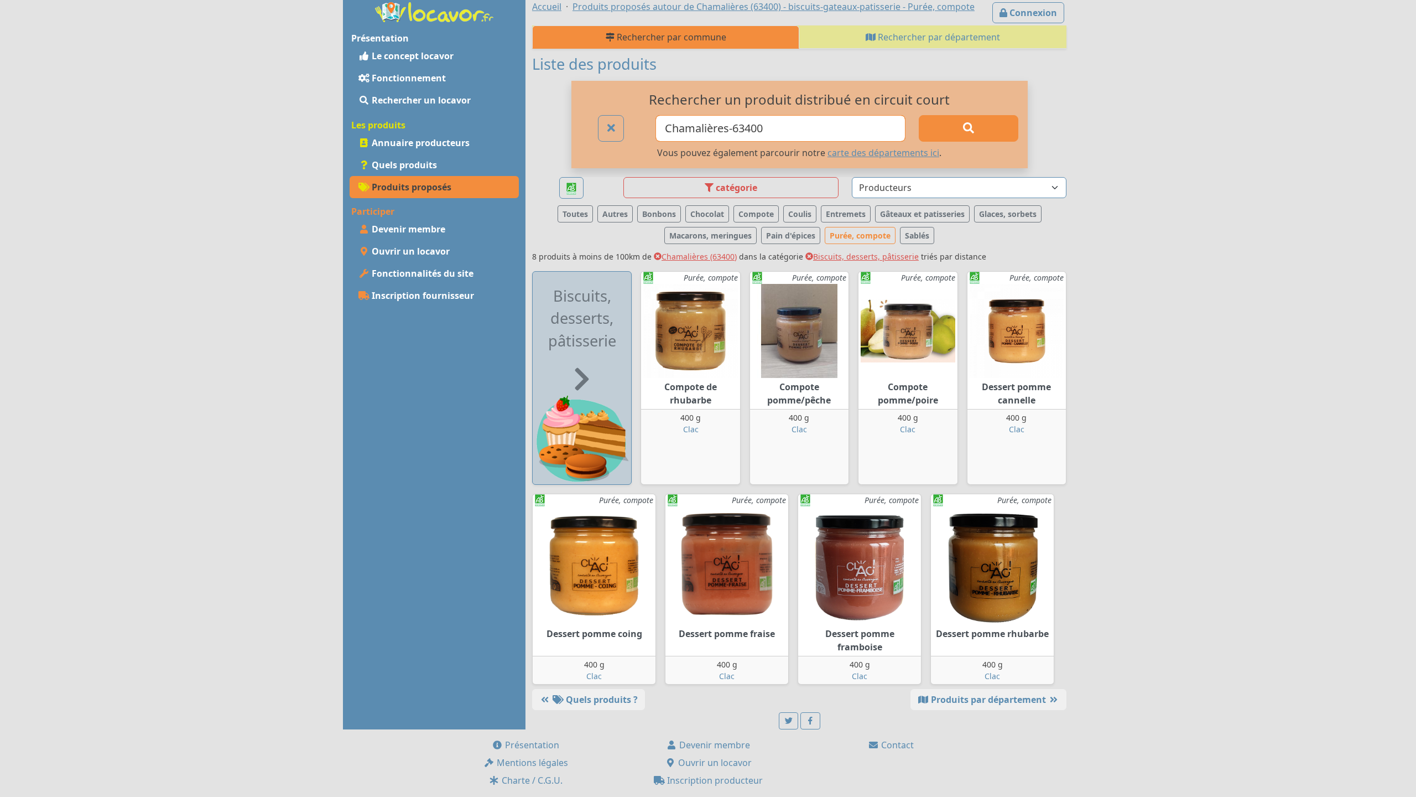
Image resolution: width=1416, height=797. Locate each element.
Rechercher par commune (670, 37)
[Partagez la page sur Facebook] (810, 720)
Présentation (531, 745)
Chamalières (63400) (699, 256)
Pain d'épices (790, 235)
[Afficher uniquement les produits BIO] (571, 188)
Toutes (575, 214)
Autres (615, 214)
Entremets (846, 214)
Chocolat (707, 214)
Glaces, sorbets (1008, 214)
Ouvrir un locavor (409, 251)
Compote (756, 214)
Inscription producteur (714, 780)
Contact (896, 745)
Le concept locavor (411, 56)
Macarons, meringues (710, 235)
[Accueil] (434, 11)
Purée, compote (860, 235)
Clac (691, 429)
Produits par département (988, 700)
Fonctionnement (407, 78)
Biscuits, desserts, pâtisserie (866, 256)
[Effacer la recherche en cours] (611, 128)
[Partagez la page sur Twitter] (789, 720)
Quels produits (403, 165)
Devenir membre (407, 229)
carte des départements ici (883, 153)
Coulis (799, 214)
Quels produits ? (601, 700)
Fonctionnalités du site (421, 273)
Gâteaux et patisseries (922, 214)
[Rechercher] (968, 128)
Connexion (1032, 13)
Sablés (917, 235)
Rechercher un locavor (420, 100)
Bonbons (659, 214)
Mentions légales (531, 763)
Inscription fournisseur (421, 295)
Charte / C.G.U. (531, 780)
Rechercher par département (938, 37)
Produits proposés (410, 187)
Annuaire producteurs (419, 143)
